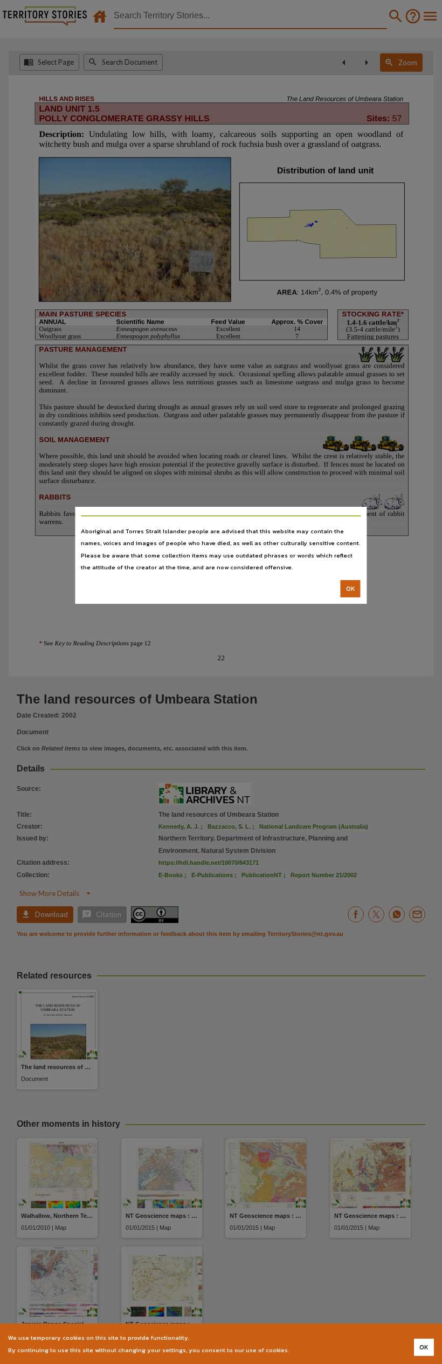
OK (350, 589)
